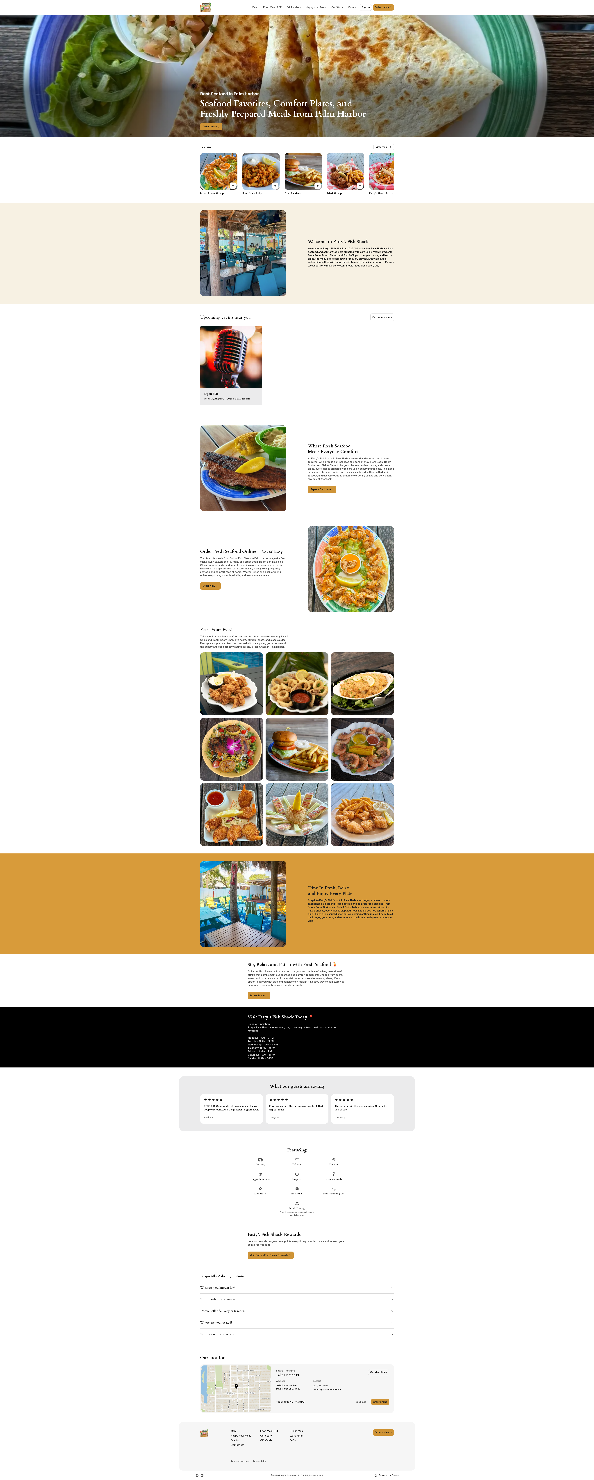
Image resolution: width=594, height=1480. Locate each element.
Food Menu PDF (272, 7)
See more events (382, 317)
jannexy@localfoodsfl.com (327, 1389)
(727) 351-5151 (320, 1385)
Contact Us (237, 1445)
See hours (361, 1402)
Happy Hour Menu (316, 7)
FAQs (293, 1440)
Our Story (337, 7)
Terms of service (240, 1461)
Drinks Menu (294, 7)
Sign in (366, 7)
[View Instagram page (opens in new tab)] (202, 1475)
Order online (380, 1401)
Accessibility (259, 1461)
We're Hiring (296, 1435)
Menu (255, 7)
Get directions (378, 1372)
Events (235, 1440)
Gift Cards (266, 1440)
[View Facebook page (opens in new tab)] (197, 1475)
